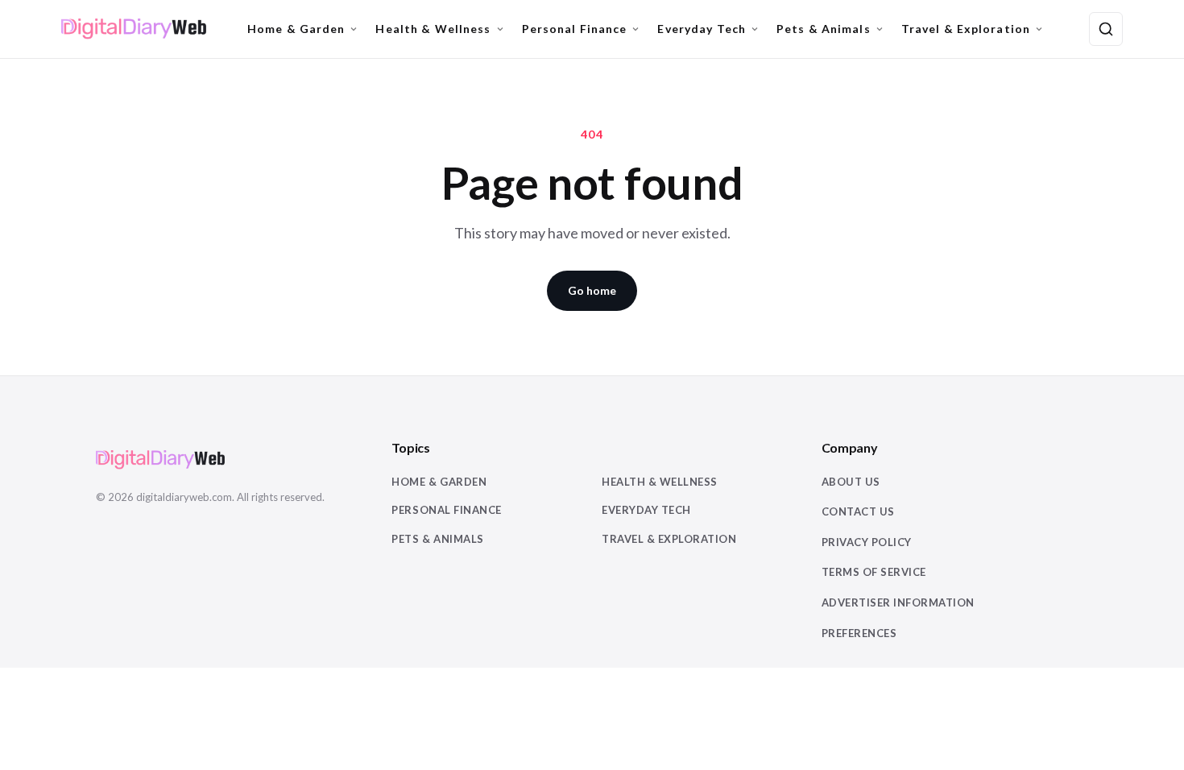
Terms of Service (874, 571)
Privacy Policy (867, 542)
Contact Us (858, 511)
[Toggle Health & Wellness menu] (500, 29)
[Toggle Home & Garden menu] (353, 29)
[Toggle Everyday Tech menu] (755, 29)
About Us (851, 481)
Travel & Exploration (965, 28)
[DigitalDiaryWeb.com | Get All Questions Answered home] (133, 29)
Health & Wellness (433, 28)
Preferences (859, 633)
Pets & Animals (823, 28)
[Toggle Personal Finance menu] (635, 29)
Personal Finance (574, 28)
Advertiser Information (898, 602)
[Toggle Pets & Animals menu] (879, 29)
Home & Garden (296, 28)
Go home (592, 290)
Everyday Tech (701, 28)
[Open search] (1106, 29)
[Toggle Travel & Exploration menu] (1039, 29)
